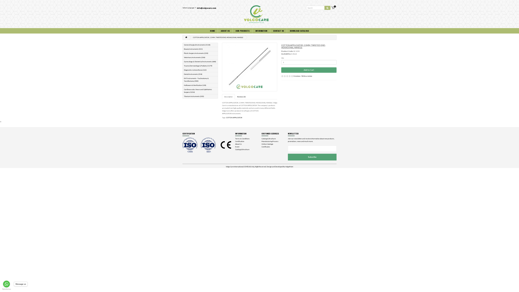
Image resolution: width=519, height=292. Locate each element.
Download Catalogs (299, 30)
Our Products (242, 30)
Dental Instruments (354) (193, 74)
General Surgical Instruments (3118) (197, 45)
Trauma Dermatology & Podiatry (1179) (198, 66)
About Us (238, 144)
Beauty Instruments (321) (193, 49)
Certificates (266, 147)
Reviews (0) (241, 97)
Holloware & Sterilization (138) (195, 85)
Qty (282, 58)
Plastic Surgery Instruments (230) (196, 53)
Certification (239, 141)
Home (212, 30)
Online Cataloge (267, 144)
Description (228, 97)
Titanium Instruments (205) (194, 96)
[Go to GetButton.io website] (6, 289)
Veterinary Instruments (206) (194, 57)
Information (261, 30)
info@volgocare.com (206, 8)
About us (225, 30)
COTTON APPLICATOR (234, 118)
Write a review (307, 76)
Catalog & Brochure (242, 149)
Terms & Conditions (242, 139)
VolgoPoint (289, 167)
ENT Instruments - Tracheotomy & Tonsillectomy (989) (196, 79)
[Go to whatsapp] (6, 284)
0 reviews (296, 76)
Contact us (278, 30)
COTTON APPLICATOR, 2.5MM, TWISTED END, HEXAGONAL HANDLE (218, 37)
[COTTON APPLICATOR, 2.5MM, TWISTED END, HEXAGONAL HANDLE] (249, 67)
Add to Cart (309, 70)
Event (237, 147)
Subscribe (312, 157)
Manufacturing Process (270, 141)
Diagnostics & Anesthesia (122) (195, 70)
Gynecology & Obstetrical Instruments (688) (200, 62)
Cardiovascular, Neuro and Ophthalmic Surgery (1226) (198, 90)
